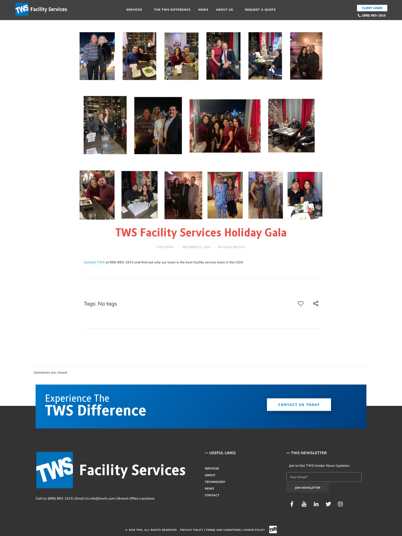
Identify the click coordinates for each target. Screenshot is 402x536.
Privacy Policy (192, 529)
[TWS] (43, 9)
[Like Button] (301, 303)
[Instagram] (340, 504)
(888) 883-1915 (60, 498)
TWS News (164, 247)
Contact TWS (95, 262)
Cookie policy (254, 529)
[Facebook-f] (291, 504)
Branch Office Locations (136, 498)
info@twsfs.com (102, 498)
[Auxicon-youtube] (304, 504)
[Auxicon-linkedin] (316, 504)
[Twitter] (328, 504)
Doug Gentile (234, 247)
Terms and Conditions (223, 529)
